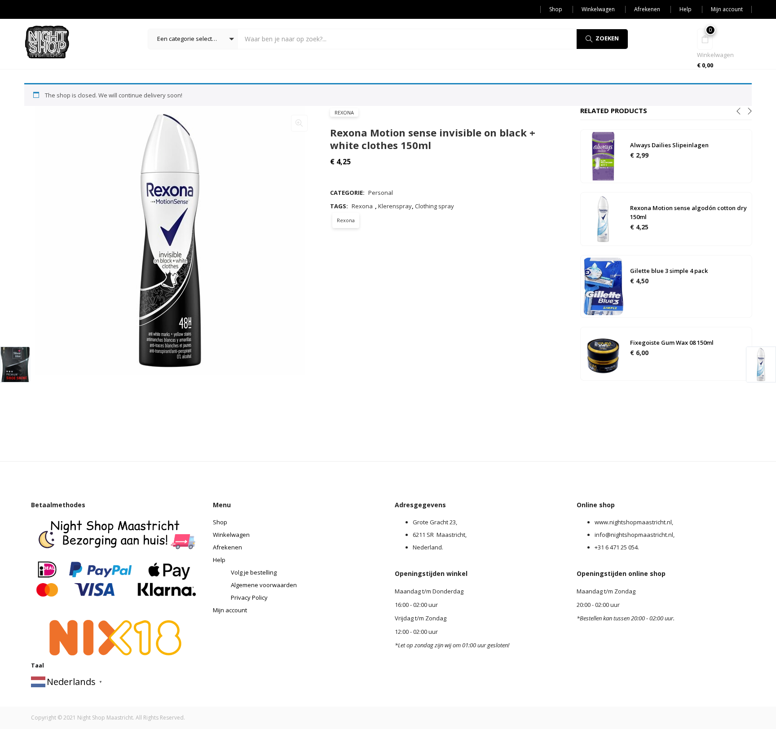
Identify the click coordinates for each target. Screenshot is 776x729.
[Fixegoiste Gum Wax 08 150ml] (603, 353)
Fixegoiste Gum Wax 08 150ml (672, 342)
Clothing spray (434, 206)
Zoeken (607, 38)
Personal (380, 193)
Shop (555, 9)
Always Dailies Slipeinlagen (669, 145)
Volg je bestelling (254, 572)
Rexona (344, 112)
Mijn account (727, 9)
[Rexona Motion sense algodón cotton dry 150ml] (603, 219)
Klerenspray (395, 206)
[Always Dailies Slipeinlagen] (603, 156)
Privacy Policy (249, 597)
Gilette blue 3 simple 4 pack (669, 271)
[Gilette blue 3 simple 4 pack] (603, 285)
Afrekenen (647, 9)
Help (685, 9)
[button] (193, 39)
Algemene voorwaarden (264, 585)
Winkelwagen (598, 9)
